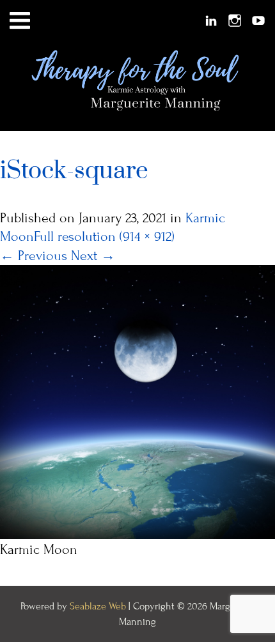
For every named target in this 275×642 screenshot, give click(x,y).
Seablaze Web (99, 606)
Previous (33, 256)
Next (93, 256)
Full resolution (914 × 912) (104, 237)
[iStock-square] (137, 401)
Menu (20, 20)
